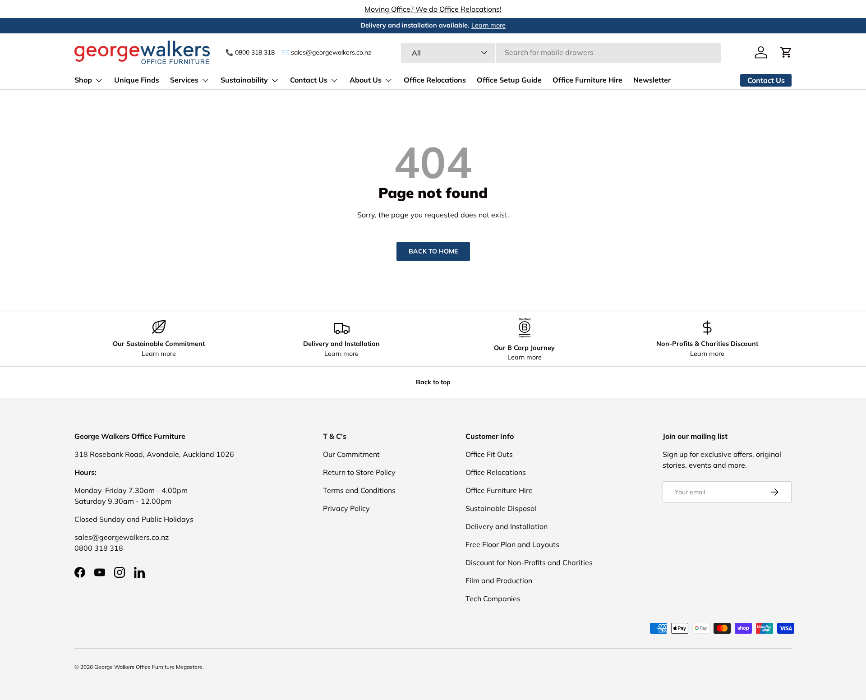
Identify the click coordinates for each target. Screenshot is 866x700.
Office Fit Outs (489, 454)
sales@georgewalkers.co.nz (121, 537)
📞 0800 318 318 (250, 52)
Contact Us (308, 79)
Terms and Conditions (359, 490)
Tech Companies (493, 598)
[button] (786, 52)
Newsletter (652, 79)
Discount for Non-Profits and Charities (529, 562)
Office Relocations (435, 79)
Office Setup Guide (509, 79)
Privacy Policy (346, 508)
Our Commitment (351, 454)
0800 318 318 (98, 548)
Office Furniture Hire (587, 79)
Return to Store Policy (359, 472)
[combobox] (561, 52)
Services (184, 79)
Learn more (488, 25)
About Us (366, 79)
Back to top (433, 382)
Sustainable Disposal (501, 508)
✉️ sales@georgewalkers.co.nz (326, 52)
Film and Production (498, 580)
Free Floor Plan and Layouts (512, 544)
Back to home (433, 251)
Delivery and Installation (506, 526)
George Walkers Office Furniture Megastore (148, 666)
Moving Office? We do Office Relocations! (433, 9)
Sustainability (244, 79)
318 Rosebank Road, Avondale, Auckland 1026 (154, 454)
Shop (83, 79)
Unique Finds (136, 79)
